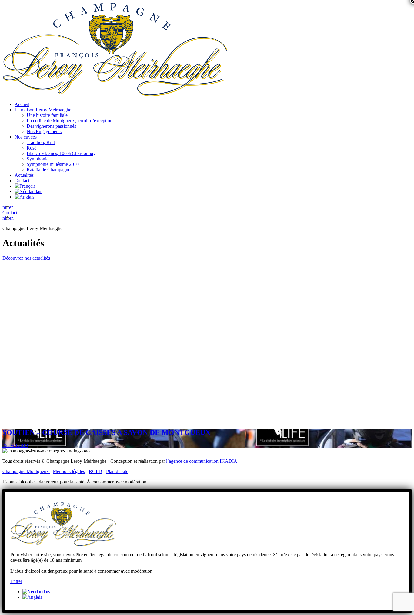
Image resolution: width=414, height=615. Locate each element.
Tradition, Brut (41, 142)
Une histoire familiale (47, 115)
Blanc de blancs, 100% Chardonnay (61, 153)
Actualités (24, 175)
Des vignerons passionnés (51, 126)
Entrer (16, 581)
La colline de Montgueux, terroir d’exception (69, 120)
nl (4, 207)
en (11, 207)
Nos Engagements (44, 131)
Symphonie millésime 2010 (53, 164)
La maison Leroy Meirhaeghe (43, 109)
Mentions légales (69, 471)
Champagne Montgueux (26, 471)
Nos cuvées (26, 137)
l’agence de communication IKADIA (201, 461)
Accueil (22, 104)
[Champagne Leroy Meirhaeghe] (114, 94)
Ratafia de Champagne (48, 169)
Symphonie (37, 158)
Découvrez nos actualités (26, 258)
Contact (22, 180)
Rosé (31, 147)
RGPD (95, 471)
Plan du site (117, 471)
